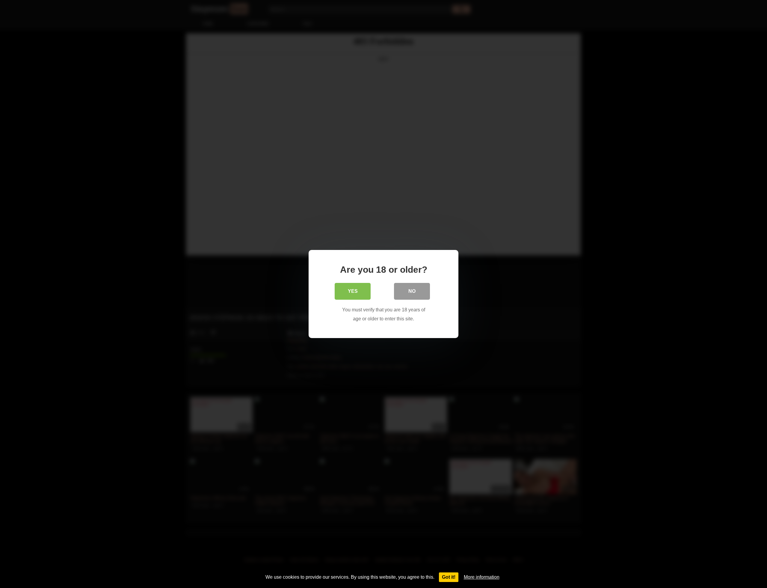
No (412, 291)
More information (481, 577)
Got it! (448, 577)
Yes (353, 291)
